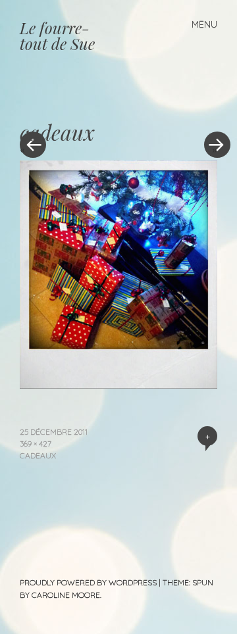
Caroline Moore (66, 595)
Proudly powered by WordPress (88, 582)
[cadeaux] (118, 384)
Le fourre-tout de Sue (57, 35)
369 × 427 (35, 444)
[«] (69, 105)
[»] (210, 105)
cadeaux (38, 455)
